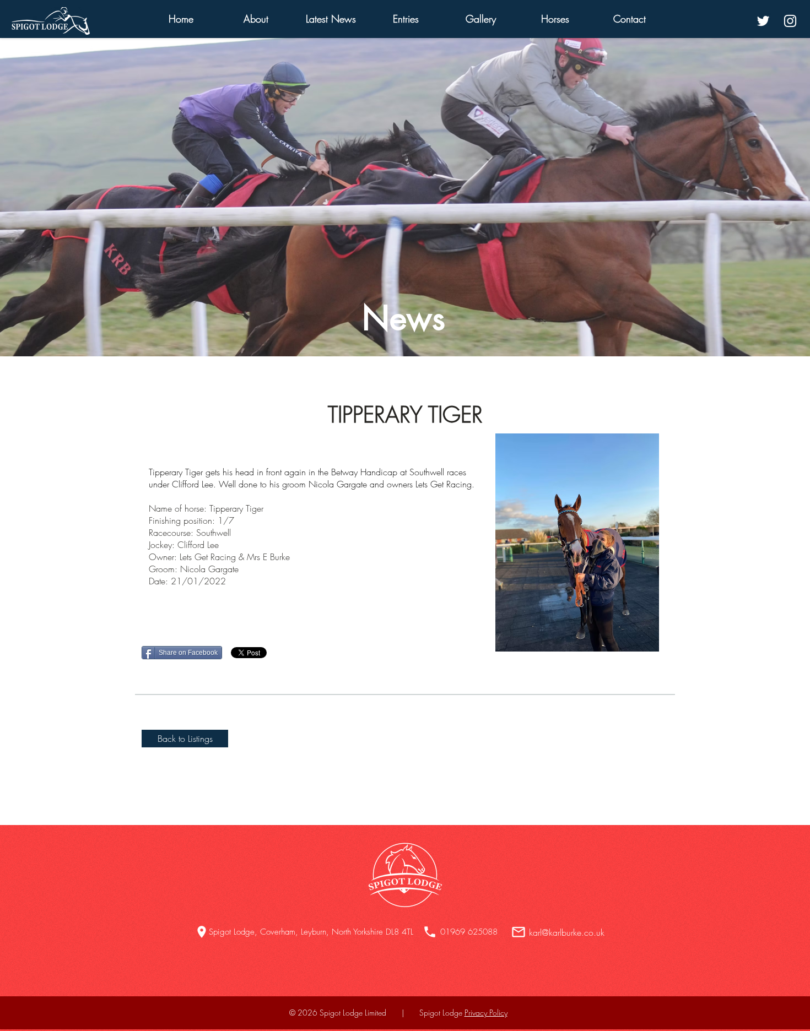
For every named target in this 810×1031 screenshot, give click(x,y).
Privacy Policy (486, 1012)
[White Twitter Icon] (763, 21)
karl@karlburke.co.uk (566, 932)
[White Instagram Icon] (790, 21)
